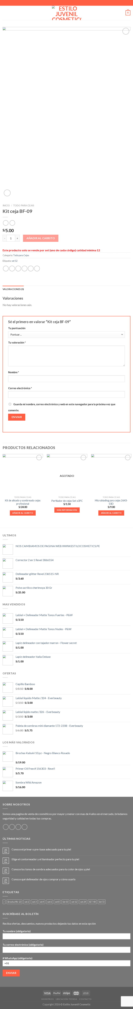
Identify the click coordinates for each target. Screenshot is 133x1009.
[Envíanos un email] (18, 827)
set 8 (57, 901)
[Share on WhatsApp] (6, 268)
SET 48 (92, 901)
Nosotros (47, 999)
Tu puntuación (16, 328)
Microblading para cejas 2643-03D (111, 502)
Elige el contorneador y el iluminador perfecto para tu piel (45, 859)
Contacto (85, 999)
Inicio (6, 205)
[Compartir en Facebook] (12, 268)
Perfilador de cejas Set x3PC (67, 500)
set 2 (26, 901)
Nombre (13, 372)
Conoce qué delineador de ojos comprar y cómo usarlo (44, 879)
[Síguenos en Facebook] (6, 827)
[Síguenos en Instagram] (12, 827)
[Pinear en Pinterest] (31, 268)
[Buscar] (121, 13)
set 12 (14, 260)
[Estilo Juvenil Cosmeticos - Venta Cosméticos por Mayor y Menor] (66, 13)
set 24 (83, 901)
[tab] (13, 289)
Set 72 (101, 901)
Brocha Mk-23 (14, 901)
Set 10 (65, 901)
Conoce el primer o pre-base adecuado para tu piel (41, 849)
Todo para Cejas (23, 205)
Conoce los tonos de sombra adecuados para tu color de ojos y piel (51, 869)
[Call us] (24, 827)
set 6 (49, 901)
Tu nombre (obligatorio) (17, 931)
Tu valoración (17, 342)
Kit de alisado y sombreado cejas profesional (23, 502)
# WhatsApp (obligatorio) (17, 958)
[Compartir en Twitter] (18, 268)
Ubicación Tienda (66, 999)
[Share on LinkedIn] (37, 268)
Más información (67, 510)
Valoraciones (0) (13, 289)
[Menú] (5, 13)
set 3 (34, 901)
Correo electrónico (20, 388)
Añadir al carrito (40, 238)
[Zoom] (7, 193)
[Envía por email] (24, 268)
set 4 (42, 901)
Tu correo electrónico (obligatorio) (23, 944)
